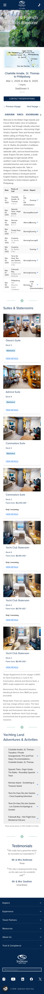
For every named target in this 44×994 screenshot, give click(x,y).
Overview (10, 114)
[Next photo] (38, 327)
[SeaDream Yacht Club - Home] (22, 959)
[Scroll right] (40, 114)
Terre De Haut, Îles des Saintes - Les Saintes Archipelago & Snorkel (21, 806)
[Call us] (39, 5)
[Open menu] (5, 5)
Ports (20, 114)
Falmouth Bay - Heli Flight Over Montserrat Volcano (22, 818)
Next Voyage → (34, 106)
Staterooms (32, 114)
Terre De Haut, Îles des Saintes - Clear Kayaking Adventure (21, 794)
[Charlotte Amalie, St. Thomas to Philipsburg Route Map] (21, 59)
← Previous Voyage (12, 106)
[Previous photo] (5, 327)
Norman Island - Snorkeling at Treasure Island (21, 784)
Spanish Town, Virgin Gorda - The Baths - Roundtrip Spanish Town (21, 772)
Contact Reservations (22, 99)
